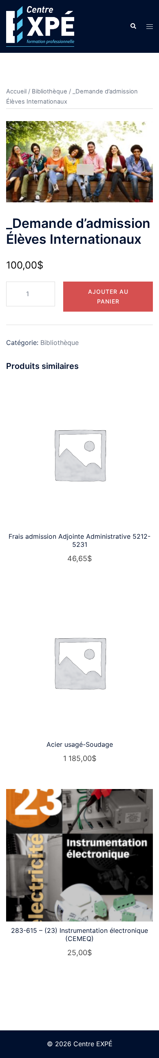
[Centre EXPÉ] (40, 26)
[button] (133, 26)
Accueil (16, 91)
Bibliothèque (49, 91)
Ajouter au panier (108, 296)
